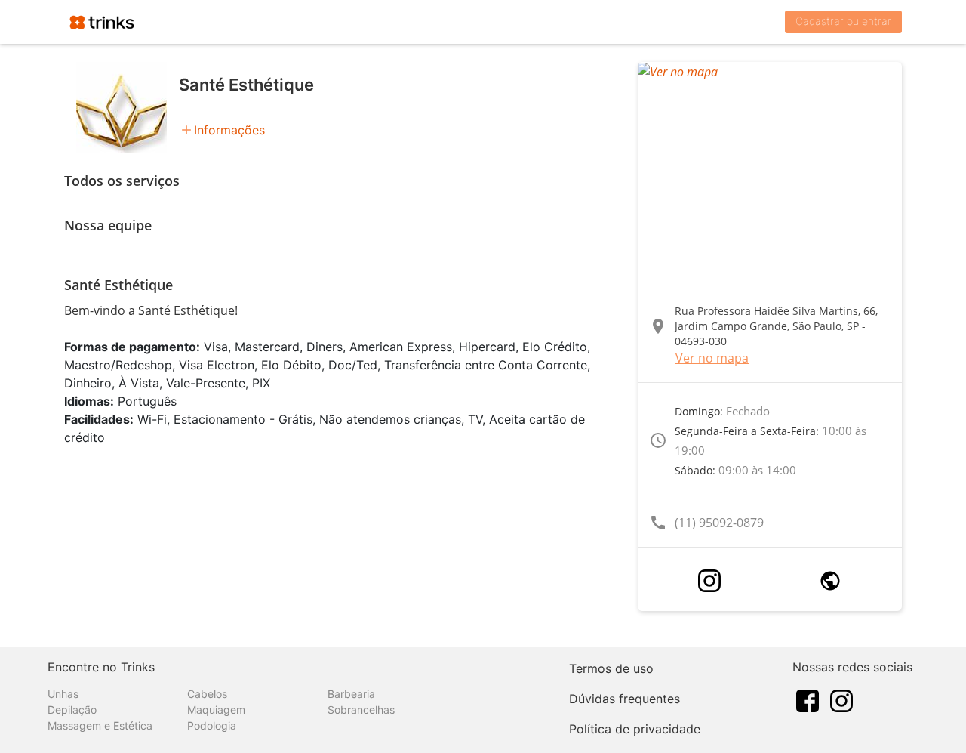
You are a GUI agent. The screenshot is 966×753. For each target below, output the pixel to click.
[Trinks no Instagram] (841, 699)
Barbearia (351, 693)
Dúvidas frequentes (624, 698)
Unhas (63, 693)
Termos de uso (611, 668)
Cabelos (207, 693)
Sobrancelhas (361, 709)
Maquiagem (216, 709)
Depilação (72, 709)
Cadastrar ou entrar (843, 20)
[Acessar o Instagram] (709, 581)
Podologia (211, 725)
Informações (229, 129)
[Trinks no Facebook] (807, 699)
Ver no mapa (712, 358)
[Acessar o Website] (830, 581)
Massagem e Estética (100, 725)
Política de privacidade (634, 728)
